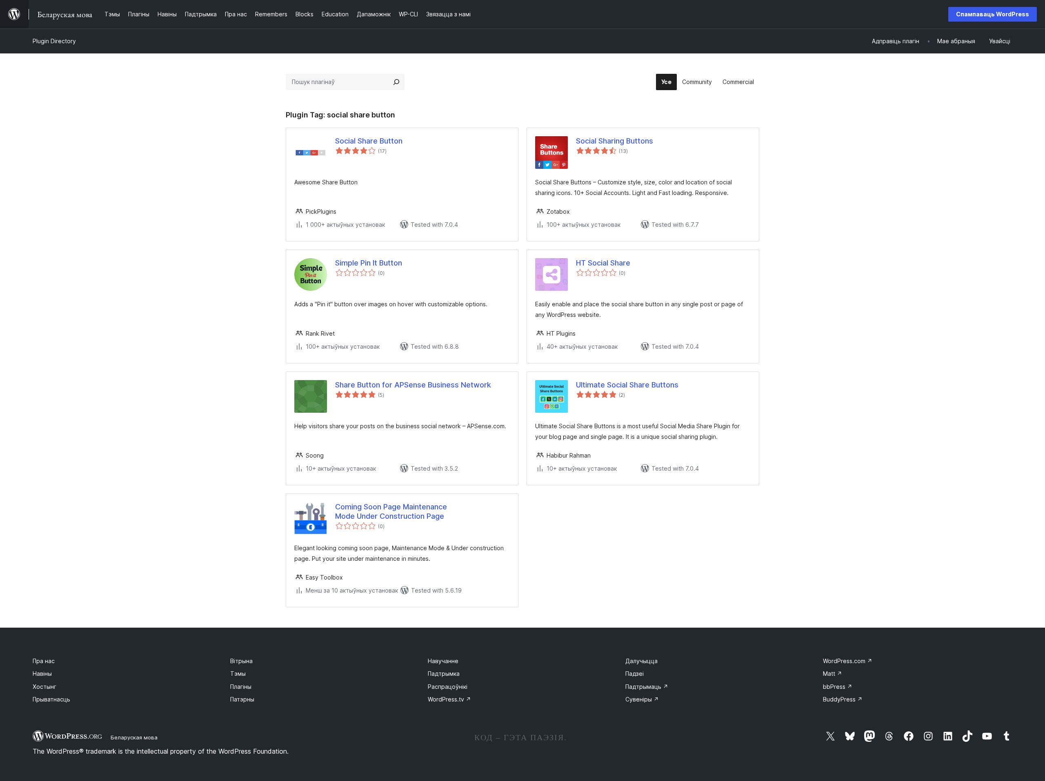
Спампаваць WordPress (992, 14)
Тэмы (238, 673)
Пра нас (44, 660)
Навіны (42, 673)
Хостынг (44, 686)
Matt (832, 673)
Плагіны (240, 686)
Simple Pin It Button (368, 263)
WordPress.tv (449, 699)
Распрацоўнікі (447, 686)
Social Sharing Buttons (614, 141)
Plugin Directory (54, 41)
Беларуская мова (134, 737)
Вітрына (241, 660)
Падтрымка (444, 673)
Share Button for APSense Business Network (413, 385)
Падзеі (634, 673)
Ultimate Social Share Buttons (627, 385)
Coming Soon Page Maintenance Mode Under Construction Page (391, 511)
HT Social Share (603, 263)
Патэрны (242, 699)
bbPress (837, 686)
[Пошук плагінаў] (396, 82)
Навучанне (443, 660)
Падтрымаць (646, 686)
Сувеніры (642, 699)
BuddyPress (843, 699)
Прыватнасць (51, 699)
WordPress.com (847, 660)
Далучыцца (641, 660)
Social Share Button (368, 141)
